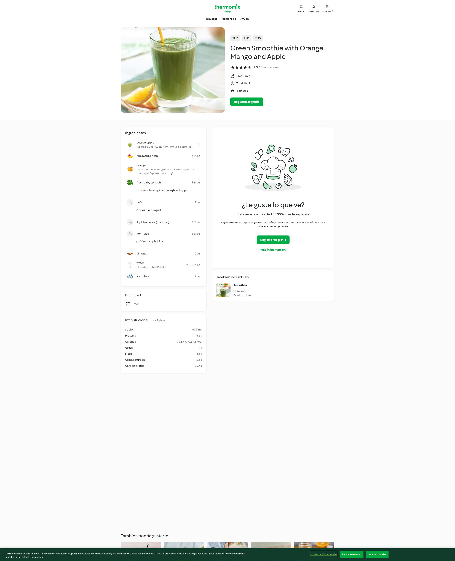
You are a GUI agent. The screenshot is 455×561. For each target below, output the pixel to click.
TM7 (235, 38)
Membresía (228, 18)
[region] (227, 554)
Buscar (301, 11)
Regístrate (313, 11)
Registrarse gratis (247, 102)
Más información (273, 250)
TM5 (258, 38)
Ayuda (244, 18)
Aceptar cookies (377, 554)
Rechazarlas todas (352, 554)
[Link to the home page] (227, 8)
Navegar (211, 18)
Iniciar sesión (328, 11)
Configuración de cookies (323, 554)
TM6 (247, 38)
